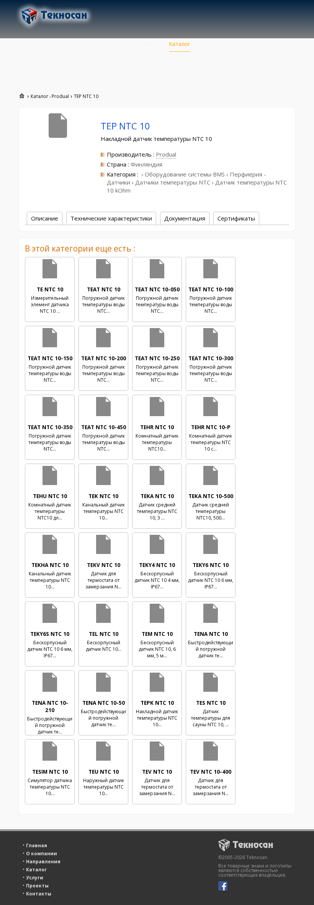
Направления (135, 43)
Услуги (215, 43)
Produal (166, 154)
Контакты (46, 70)
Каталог (179, 43)
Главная (43, 43)
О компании (85, 43)
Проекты (251, 43)
